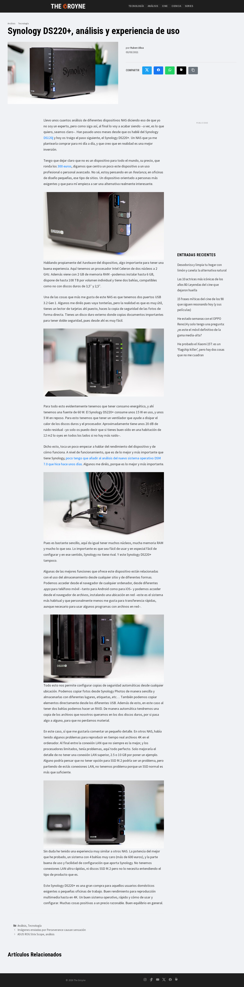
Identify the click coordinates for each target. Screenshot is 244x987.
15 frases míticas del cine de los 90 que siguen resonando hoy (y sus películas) (200, 304)
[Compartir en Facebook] (158, 71)
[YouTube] (157, 980)
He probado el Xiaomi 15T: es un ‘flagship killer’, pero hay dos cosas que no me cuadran (200, 349)
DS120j (48, 138)
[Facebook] (170, 980)
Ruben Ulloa (137, 47)
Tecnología (136, 6)
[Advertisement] (202, 183)
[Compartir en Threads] (181, 70)
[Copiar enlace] (193, 70)
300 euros (64, 166)
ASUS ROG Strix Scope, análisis (36, 934)
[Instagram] (145, 980)
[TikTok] (151, 980)
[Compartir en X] (147, 71)
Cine (165, 6)
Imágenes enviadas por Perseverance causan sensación (52, 930)
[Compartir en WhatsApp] (170, 71)
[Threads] (176, 980)
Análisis (153, 6)
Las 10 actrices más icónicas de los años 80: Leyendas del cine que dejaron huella (200, 284)
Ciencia (176, 6)
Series (189, 6)
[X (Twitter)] (164, 980)
